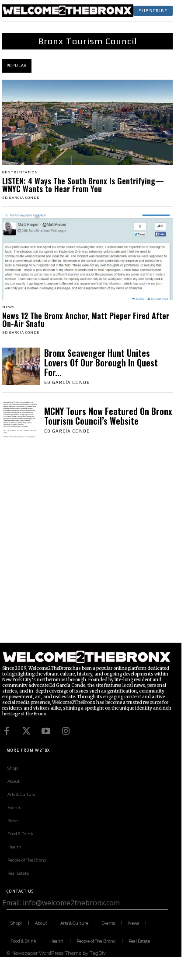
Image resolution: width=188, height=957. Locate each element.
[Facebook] (6, 731)
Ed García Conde (20, 198)
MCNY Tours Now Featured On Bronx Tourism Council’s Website (108, 416)
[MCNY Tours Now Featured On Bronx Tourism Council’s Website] (21, 419)
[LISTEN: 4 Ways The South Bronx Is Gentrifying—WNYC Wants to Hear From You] (87, 122)
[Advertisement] (94, 548)
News (8, 307)
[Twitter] (26, 731)
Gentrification (20, 172)
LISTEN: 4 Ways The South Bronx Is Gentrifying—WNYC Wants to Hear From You (83, 184)
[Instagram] (65, 731)
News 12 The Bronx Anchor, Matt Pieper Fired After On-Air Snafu (85, 319)
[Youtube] (46, 731)
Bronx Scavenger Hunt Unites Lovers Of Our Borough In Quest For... (101, 362)
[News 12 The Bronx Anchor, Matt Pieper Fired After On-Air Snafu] (87, 257)
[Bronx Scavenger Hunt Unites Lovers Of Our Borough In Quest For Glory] (21, 366)
